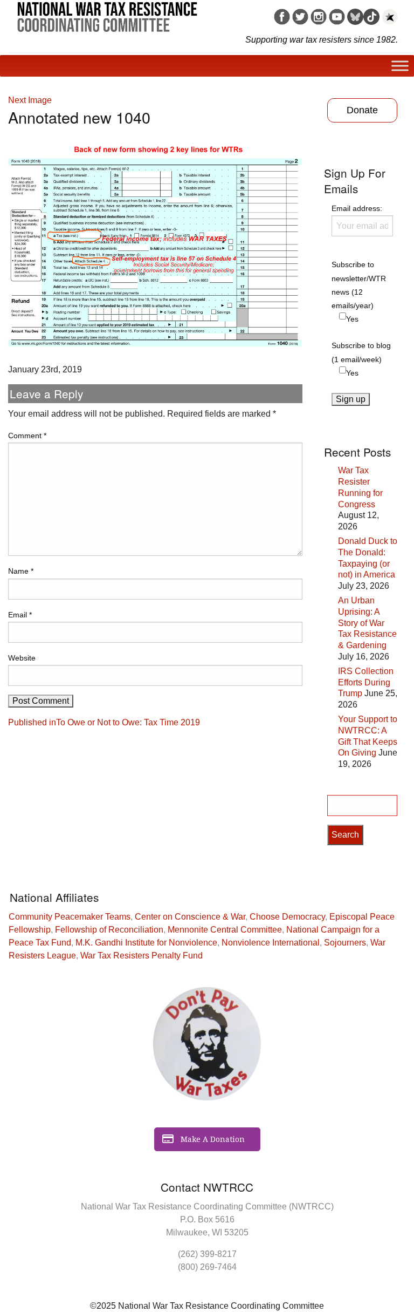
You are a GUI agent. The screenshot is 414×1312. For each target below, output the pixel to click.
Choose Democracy (287, 916)
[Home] (107, 13)
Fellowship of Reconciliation (109, 929)
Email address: (357, 208)
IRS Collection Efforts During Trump (366, 682)
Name (20, 571)
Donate (362, 110)
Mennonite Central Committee (225, 929)
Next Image (30, 100)
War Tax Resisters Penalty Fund (141, 955)
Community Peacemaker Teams (69, 916)
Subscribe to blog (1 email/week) (361, 352)
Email (20, 614)
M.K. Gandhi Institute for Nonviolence (146, 942)
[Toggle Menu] (400, 65)
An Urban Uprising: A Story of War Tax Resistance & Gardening (367, 623)
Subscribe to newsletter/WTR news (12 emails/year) (359, 285)
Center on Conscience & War (190, 916)
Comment (27, 435)
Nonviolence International (271, 942)
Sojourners (345, 942)
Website (22, 658)
